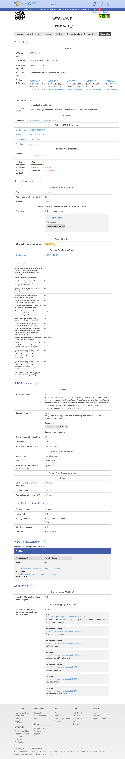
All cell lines (19, 715)
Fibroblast (49, 394)
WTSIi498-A (35, 81)
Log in (95, 713)
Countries (19, 736)
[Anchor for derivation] (36, 383)
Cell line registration (62, 718)
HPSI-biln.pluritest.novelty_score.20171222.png (37, 573)
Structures (77, 715)
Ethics (48, 34)
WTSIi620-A (72, 81)
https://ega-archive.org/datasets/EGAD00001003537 (67, 655)
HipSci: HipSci (39, 155)
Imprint (37, 733)
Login (108, 5)
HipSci (18, 134)
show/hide (19, 111)
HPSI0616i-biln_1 (37, 134)
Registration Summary (101, 12)
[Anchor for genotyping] (31, 586)
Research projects (22, 733)
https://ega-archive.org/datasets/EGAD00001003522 (67, 631)
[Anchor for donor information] (39, 181)
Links (36, 718)
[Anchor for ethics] (24, 263)
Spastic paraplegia (37, 89)
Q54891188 (34, 144)
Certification (58, 715)
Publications (20, 742)
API (74, 721)
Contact (76, 724)
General (20, 34)
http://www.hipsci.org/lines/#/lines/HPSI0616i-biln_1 (66, 616)
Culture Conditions (74, 34)
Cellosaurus (21, 139)
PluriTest (20, 551)
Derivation (60, 34)
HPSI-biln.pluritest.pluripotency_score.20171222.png (39, 568)
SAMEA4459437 (51, 255)
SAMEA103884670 (37, 129)
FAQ (55, 713)
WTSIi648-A (110, 81)
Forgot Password (99, 718)
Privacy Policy (87, 9)
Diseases (18, 739)
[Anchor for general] (26, 42)
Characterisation (90, 34)
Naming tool (78, 718)
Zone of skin (50, 413)
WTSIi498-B (35, 53)
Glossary (57, 721)
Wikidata (19, 144)
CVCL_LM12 (35, 139)
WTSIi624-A (91, 81)
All (18, 718)
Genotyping (105, 34)
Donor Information (34, 34)
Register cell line (21, 713)
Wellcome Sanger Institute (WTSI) (44, 120)
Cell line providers (22, 731)
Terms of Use (39, 731)
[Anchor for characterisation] (44, 541)
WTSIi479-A (53, 81)
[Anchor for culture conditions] (47, 503)
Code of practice (41, 715)
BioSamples (21, 129)
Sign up (96, 715)
